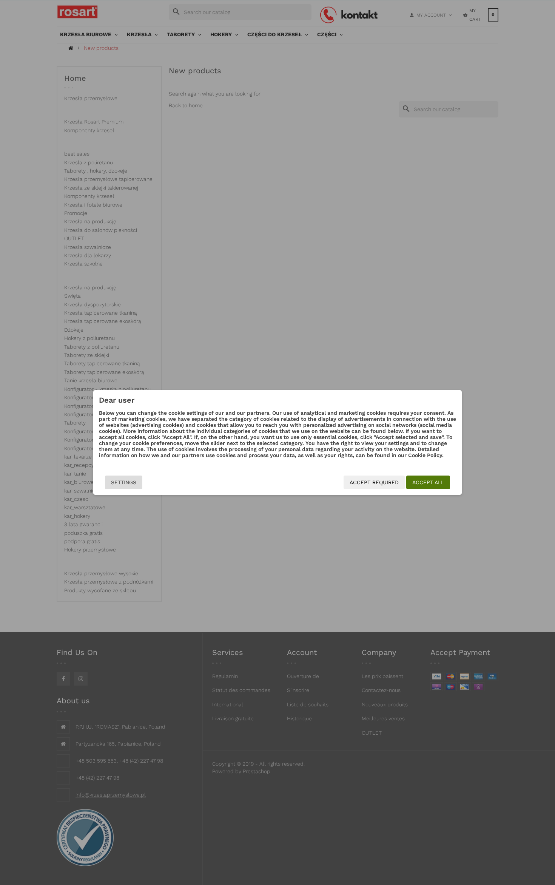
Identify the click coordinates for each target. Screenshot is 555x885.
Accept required (374, 482)
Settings (123, 482)
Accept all (428, 482)
